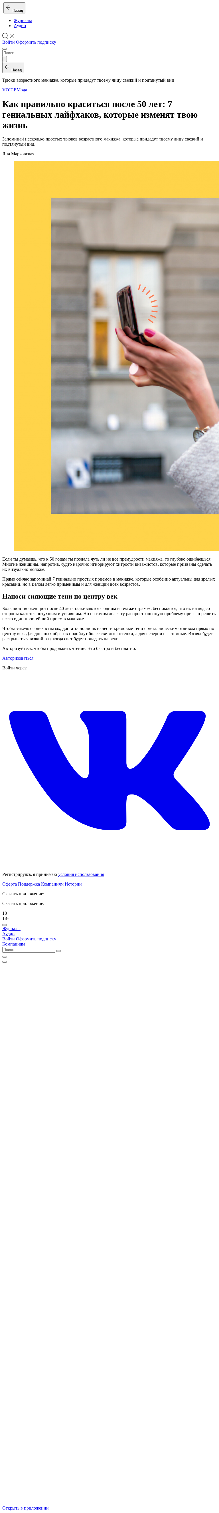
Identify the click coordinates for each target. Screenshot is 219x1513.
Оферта (9, 884)
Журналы (23, 20)
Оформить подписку (36, 42)
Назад (16, 10)
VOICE (9, 89)
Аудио (20, 25)
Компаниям (52, 884)
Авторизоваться (17, 658)
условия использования (81, 874)
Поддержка (29, 884)
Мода (22, 89)
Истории (73, 884)
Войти (8, 42)
